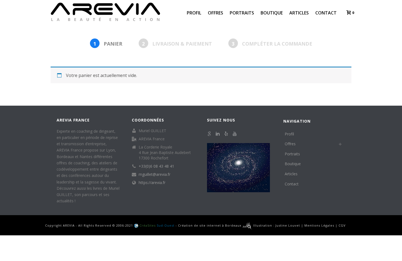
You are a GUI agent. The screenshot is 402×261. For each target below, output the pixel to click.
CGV (342, 225)
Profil (194, 13)
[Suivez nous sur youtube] (234, 134)
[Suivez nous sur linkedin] (217, 134)
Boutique (272, 13)
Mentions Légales (319, 225)
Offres (215, 13)
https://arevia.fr (152, 182)
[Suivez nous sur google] (209, 134)
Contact (326, 13)
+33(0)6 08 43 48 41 (156, 166)
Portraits (242, 13)
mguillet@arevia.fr (154, 174)
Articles (299, 13)
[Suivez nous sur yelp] (226, 134)
